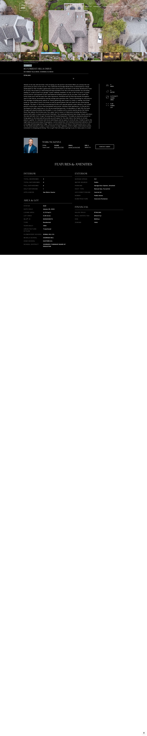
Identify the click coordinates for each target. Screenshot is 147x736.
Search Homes (108, 6)
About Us (88, 6)
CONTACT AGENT (104, 146)
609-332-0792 (59, 147)
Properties (97, 6)
